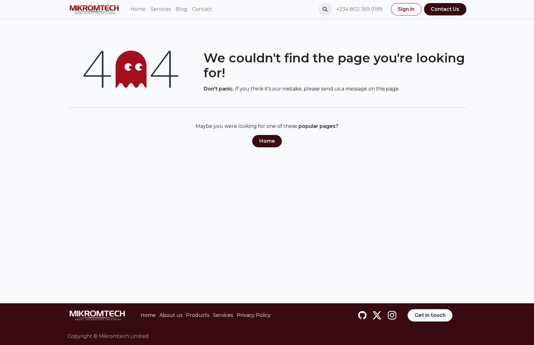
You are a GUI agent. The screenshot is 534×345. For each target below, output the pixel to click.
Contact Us (445, 9)
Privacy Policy (254, 315)
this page (387, 89)
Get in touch (430, 315)
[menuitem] (138, 9)
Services (223, 315)
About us (170, 315)
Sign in (406, 9)
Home (267, 141)
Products (197, 315)
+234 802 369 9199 (360, 9)
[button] (325, 9)
